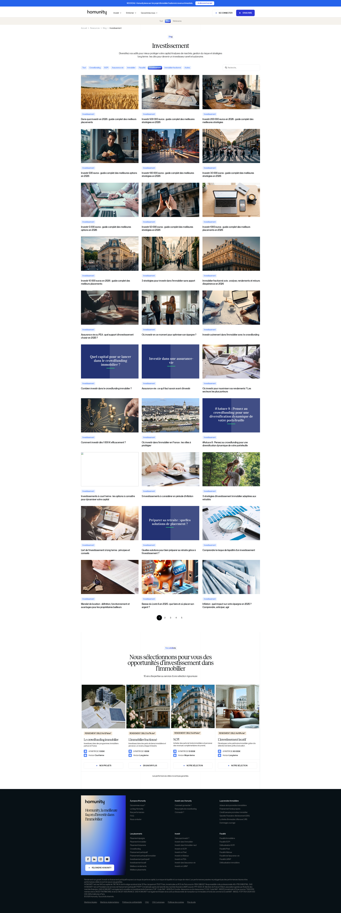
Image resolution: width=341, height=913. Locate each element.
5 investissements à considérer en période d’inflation (167, 496)
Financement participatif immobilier (143, 856)
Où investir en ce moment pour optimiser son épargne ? (169, 334)
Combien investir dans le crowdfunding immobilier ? (106, 388)
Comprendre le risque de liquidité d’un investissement (228, 550)
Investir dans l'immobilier (184, 842)
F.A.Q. (132, 816)
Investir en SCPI (181, 849)
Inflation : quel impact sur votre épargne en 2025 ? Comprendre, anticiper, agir (226, 605)
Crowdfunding (135, 849)
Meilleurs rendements (138, 866)
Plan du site (191, 902)
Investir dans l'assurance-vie (185, 863)
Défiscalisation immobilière (230, 863)
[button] (117, 13)
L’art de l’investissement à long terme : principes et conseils (105, 552)
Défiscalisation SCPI (227, 845)
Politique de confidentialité (132, 902)
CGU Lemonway (158, 902)
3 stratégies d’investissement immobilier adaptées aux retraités (229, 498)
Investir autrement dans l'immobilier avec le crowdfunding (230, 334)
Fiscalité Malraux (226, 852)
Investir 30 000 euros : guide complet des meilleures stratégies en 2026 (228, 174)
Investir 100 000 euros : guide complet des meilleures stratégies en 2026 (168, 174)
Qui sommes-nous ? (137, 805)
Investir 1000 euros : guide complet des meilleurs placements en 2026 (226, 228)
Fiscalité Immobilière (227, 838)
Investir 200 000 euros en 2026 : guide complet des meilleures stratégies (227, 121)
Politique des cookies (176, 902)
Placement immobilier (138, 842)
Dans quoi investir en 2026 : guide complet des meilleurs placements (108, 121)
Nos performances (137, 812)
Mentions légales (90, 902)
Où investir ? (179, 812)
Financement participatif (139, 852)
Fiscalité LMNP (225, 859)
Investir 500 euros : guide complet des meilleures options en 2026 (109, 174)
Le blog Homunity (136, 809)
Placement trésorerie (138, 845)
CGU (147, 902)
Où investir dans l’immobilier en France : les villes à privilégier (166, 444)
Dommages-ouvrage (227, 823)
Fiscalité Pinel (225, 849)
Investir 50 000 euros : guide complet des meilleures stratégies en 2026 (167, 228)
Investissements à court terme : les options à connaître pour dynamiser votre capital (108, 498)
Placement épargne (137, 838)
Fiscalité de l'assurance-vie (229, 856)
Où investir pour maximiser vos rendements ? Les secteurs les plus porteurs (226, 390)
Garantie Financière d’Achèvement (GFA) (235, 816)
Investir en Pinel (180, 852)
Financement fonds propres (230, 809)
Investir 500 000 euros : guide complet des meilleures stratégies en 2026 (168, 121)
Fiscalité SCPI (225, 842)
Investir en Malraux (182, 856)
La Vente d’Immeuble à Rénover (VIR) (233, 819)
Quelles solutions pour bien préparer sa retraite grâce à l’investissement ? (169, 552)
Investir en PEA (180, 859)
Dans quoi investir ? (182, 838)
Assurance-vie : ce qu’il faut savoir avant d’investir (166, 388)
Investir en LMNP (181, 866)
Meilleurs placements (138, 870)
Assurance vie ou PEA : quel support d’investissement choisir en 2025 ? (107, 336)
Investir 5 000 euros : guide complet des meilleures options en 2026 (106, 228)
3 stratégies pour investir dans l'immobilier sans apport (168, 280)
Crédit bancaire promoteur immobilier (234, 812)
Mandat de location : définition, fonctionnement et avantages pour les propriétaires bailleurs (105, 605)
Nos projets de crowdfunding (186, 809)
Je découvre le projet (205, 3)
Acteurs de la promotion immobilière (233, 805)
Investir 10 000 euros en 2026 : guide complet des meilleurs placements (105, 282)
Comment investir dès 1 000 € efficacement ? (103, 442)
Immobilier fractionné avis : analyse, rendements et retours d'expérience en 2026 (231, 282)
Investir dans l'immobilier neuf (185, 845)
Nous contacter (135, 819)
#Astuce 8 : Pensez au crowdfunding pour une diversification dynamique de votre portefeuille (225, 444)
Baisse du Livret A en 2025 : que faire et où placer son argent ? (168, 605)
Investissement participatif (139, 859)
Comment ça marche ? (183, 805)
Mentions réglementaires (109, 902)
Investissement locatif (138, 863)
